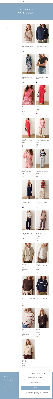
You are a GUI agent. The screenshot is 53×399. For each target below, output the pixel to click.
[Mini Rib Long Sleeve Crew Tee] (42, 253)
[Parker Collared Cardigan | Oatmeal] (22, 367)
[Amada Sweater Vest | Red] (22, 146)
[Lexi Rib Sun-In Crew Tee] (42, 64)
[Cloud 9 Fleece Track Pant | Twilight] (22, 238)
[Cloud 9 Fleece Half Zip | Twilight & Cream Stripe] (37, 303)
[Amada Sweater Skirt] (42, 95)
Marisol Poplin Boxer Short (42, 140)
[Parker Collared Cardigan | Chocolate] (37, 336)
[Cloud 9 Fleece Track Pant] (42, 159)
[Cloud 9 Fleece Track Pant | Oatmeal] (37, 207)
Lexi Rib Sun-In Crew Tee (42, 77)
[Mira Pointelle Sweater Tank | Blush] (22, 115)
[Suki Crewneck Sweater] (28, 33)
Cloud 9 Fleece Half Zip (41, 298)
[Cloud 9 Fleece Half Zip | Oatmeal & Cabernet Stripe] (22, 336)
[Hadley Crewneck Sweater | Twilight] (37, 51)
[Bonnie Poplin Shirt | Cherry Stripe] (22, 176)
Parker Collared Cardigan (42, 331)
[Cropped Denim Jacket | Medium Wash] (22, 82)
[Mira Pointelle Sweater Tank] (28, 95)
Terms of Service (38, 394)
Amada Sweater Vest (27, 140)
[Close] (49, 370)
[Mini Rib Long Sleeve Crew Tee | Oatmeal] (37, 272)
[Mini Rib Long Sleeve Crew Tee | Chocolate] (22, 305)
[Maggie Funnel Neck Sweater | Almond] (37, 240)
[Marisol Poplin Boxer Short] (42, 128)
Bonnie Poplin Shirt (26, 171)
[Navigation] (4, 1)
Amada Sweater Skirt (41, 108)
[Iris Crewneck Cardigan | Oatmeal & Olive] (22, 271)
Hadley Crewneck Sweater (42, 46)
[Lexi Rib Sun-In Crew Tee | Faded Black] (37, 82)
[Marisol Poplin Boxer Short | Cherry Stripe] (37, 146)
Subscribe (36, 387)
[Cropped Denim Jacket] (28, 64)
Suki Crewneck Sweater (27, 46)
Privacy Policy (29, 394)
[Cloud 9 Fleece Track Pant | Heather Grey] (37, 176)
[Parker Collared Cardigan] (42, 318)
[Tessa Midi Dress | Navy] (22, 207)
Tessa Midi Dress (26, 202)
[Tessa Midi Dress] (28, 189)
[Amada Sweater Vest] (28, 128)
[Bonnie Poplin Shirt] (28, 159)
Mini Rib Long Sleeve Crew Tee (42, 266)
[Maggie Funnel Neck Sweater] (42, 220)
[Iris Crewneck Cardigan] (28, 253)
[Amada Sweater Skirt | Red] (37, 113)
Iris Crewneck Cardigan (27, 266)
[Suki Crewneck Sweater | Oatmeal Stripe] (22, 51)
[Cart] (48, 1)
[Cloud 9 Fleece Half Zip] (42, 285)
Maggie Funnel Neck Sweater (41, 234)
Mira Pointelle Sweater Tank (27, 109)
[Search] (45, 1)
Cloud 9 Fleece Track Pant (42, 171)
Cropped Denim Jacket (27, 77)
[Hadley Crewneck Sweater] (42, 33)
